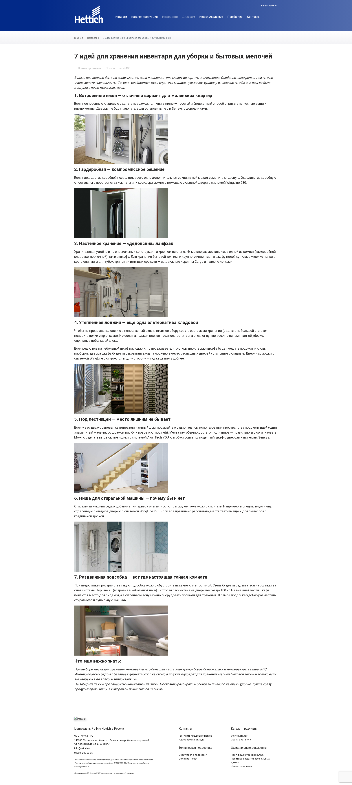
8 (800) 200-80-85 (83, 752)
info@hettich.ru (82, 748)
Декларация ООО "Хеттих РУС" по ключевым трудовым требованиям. (104, 773)
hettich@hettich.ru (81, 767)
